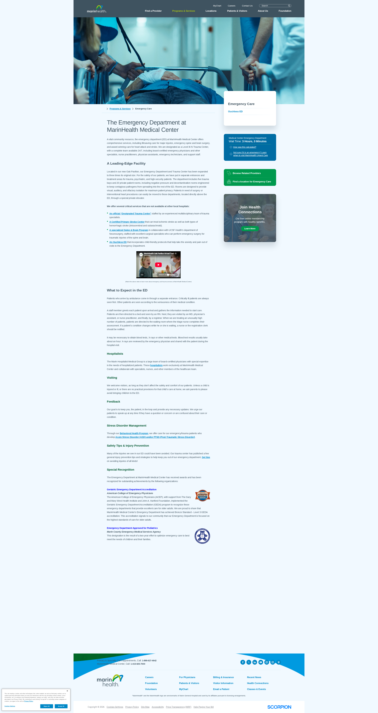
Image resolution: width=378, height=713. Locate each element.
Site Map (145, 707)
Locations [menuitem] (211, 11)
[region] (36, 700)
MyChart (183, 689)
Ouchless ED (235, 111)
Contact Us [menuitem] (247, 6)
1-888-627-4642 (149, 660)
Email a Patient (221, 689)
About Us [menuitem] (263, 11)
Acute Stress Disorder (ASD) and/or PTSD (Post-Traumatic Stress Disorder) (155, 437)
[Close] (67, 691)
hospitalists (156, 365)
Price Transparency (175, 707)
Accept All (61, 706)
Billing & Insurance (223, 677)
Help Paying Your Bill (204, 707)
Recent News (254, 677)
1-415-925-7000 (138, 664)
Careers (149, 677)
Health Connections (257, 683)
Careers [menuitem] (231, 6)
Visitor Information (223, 683)
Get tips (206, 457)
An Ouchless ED (118, 242)
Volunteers (151, 689)
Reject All (47, 706)
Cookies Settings (115, 707)
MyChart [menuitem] (217, 6)
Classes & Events (256, 689)
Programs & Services (120, 109)
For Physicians (187, 677)
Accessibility (158, 707)
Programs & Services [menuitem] (183, 11)
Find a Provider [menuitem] (153, 11)
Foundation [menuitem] (285, 11)
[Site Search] (289, 5)
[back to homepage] (103, 108)
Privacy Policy (132, 707)
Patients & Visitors (189, 683)
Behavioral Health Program (134, 433)
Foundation (151, 683)
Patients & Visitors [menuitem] (237, 11)
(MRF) (188, 707)
